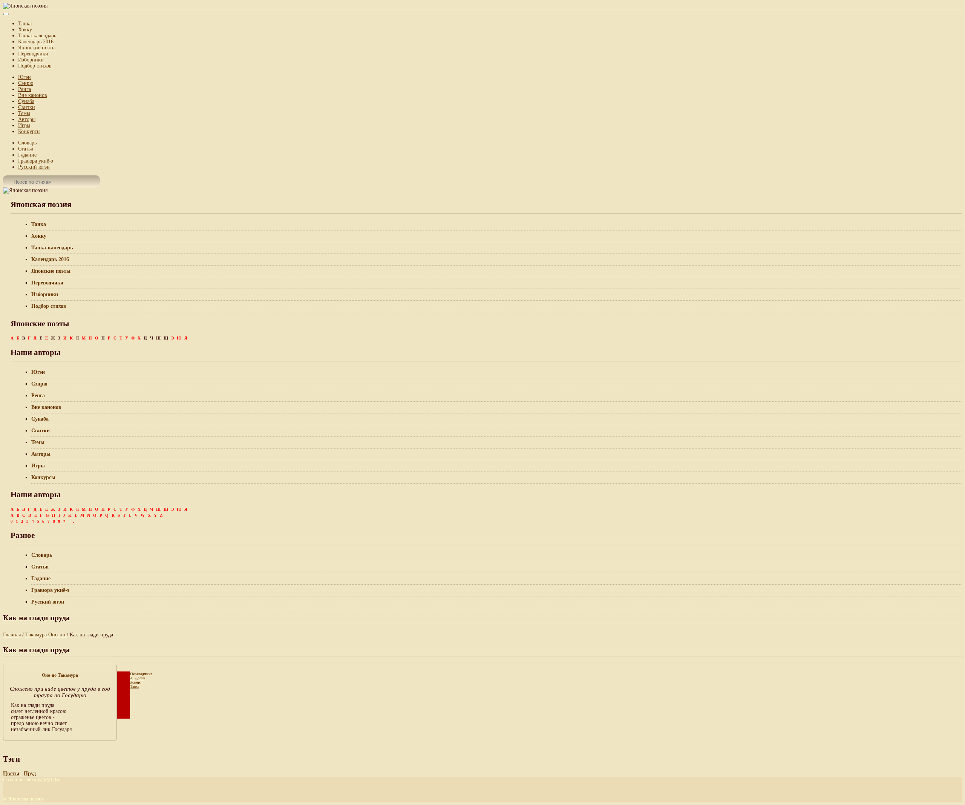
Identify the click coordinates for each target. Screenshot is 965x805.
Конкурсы (29, 131)
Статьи (26, 149)
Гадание (27, 155)
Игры (24, 125)
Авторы (26, 119)
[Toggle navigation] (6, 14)
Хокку (25, 29)
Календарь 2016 (36, 42)
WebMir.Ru (49, 779)
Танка (25, 23)
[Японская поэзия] (25, 6)
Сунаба (26, 101)
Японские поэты (36, 48)
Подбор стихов (35, 66)
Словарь (27, 143)
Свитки (26, 107)
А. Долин (137, 678)
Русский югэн (34, 167)
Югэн (24, 77)
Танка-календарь (37, 35)
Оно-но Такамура (60, 675)
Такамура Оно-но (46, 635)
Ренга (24, 89)
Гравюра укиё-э (35, 161)
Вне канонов (32, 95)
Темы (24, 113)
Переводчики (33, 54)
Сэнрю (25, 83)
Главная (12, 635)
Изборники (31, 60)
